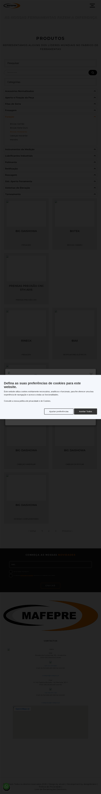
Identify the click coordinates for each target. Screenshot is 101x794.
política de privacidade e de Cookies (34, 401)
